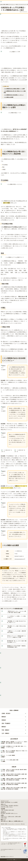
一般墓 (2, 810)
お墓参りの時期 (4, 817)
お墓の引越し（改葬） (5, 806)
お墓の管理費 (7, 813)
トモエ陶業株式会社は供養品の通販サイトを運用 (14, 88)
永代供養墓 (6, 810)
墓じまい (11, 806)
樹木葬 (9, 810)
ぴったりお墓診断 (14, 802)
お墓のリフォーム (14, 813)
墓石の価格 (3, 813)
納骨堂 (12, 810)
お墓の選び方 (15, 805)
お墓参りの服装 (18, 816)
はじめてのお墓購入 (4, 805)
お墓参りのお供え (11, 816)
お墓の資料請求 (7, 802)
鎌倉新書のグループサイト (7, 856)
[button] (14, 713)
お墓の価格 (11, 805)
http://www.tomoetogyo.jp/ (19, 559)
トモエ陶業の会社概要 (8, 97)
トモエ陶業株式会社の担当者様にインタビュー (14, 94)
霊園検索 (2, 802)
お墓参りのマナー (4, 816)
